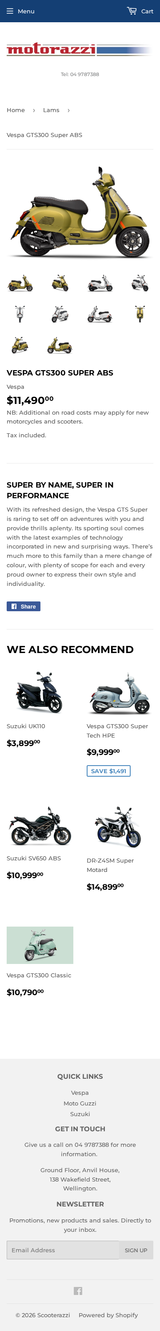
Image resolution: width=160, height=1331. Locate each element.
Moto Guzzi (80, 1103)
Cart (146, 11)
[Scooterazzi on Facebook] (78, 1292)
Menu (26, 11)
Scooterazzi (53, 1315)
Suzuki (80, 1113)
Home (16, 109)
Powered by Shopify (108, 1315)
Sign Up (136, 1250)
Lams (51, 109)
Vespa (80, 1092)
